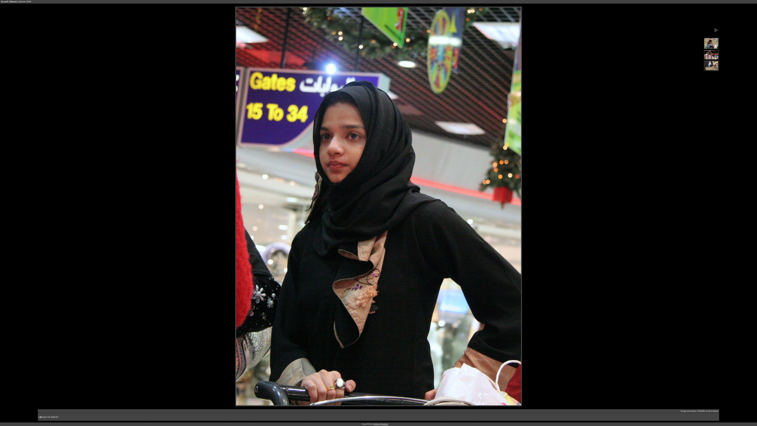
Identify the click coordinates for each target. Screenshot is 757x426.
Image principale (688, 411)
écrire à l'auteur (380, 424)
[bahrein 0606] (711, 43)
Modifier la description (708, 411)
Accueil (4, 1)
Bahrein (13, 1)
